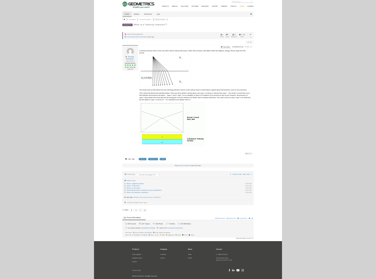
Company (224, 6)
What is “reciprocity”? (133, 186)
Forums (127, 14)
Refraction (143, 159)
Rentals (175, 6)
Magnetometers (137, 258)
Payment (250, 6)
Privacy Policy (136, 270)
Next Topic (246, 174)
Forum (242, 6)
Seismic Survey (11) (148, 197)
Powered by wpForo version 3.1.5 (245, 238)
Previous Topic (237, 174)
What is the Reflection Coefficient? (137, 192)
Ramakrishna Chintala (148, 228)
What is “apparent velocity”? (135, 183)
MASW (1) (157, 197)
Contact (233, 6)
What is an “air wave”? (134, 188)
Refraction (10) (137, 197)
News (190, 254)
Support (215, 6)
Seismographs (136, 254)
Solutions (184, 6)
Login (158, 14)
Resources (205, 6)
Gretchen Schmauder (140, 37)
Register (186, 165)
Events (190, 258)
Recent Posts (148, 14)
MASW (163, 159)
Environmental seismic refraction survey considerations (144, 190)
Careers (162, 258)
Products (165, 6)
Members (137, 14)
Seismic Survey (153, 159)
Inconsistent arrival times (175, 228)
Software (194, 6)
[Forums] (124, 19)
